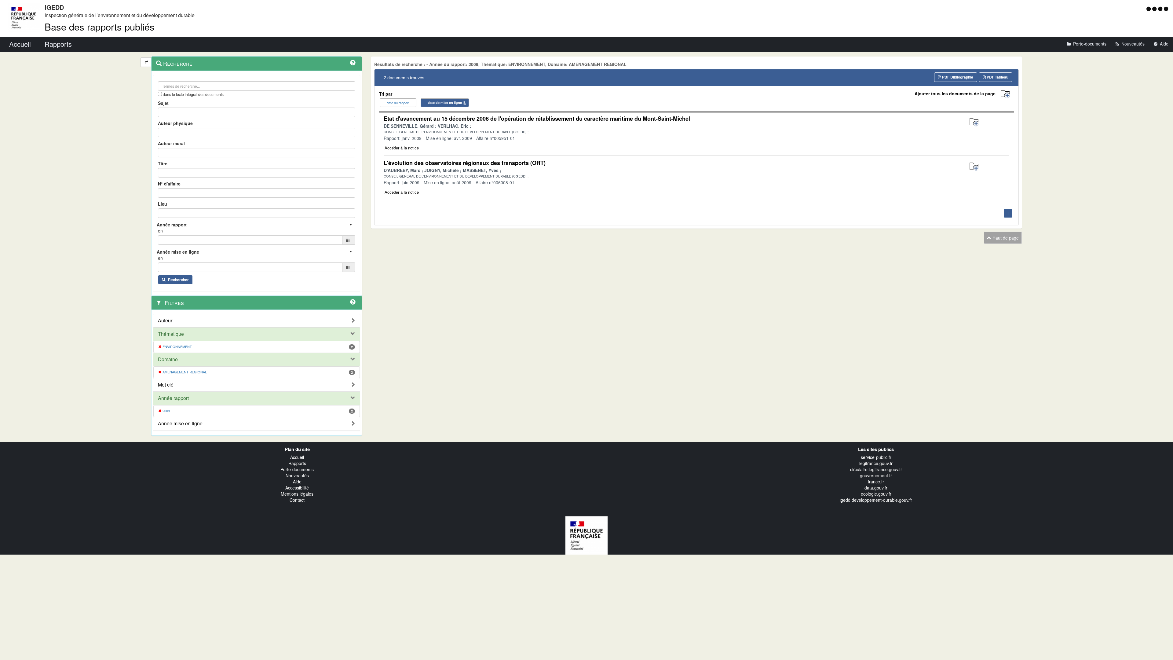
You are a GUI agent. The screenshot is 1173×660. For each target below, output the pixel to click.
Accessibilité (297, 488)
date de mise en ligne (445, 102)
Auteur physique (175, 123)
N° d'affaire (169, 184)
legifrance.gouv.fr (876, 463)
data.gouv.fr (875, 488)
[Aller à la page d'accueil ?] (1166, 8)
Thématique (171, 334)
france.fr (876, 482)
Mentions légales (297, 494)
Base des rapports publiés (100, 26)
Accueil (297, 457)
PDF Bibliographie (957, 77)
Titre (162, 163)
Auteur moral (171, 143)
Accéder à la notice (402, 148)
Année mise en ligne (180, 423)
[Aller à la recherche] (1161, 8)
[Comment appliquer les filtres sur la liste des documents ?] (353, 302)
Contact (297, 500)
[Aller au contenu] (1155, 8)
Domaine (168, 359)
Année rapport (173, 398)
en (160, 231)
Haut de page (1005, 238)
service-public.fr (876, 457)
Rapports (297, 463)
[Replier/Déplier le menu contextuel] (146, 62)
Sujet (163, 103)
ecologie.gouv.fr (876, 494)
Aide (297, 482)
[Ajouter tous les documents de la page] (1005, 94)
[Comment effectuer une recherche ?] (353, 62)
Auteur (165, 320)
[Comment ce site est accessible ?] (1149, 8)
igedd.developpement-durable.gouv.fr (876, 500)
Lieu (162, 204)
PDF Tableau (997, 77)
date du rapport (398, 102)
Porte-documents (297, 469)
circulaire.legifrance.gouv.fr (876, 469)
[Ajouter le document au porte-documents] (974, 122)
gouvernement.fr (876, 475)
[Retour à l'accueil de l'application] (586, 535)
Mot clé (166, 384)
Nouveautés (297, 475)
